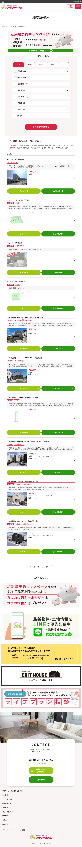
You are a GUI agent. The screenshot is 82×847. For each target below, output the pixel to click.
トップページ (13, 26)
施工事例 (5, 807)
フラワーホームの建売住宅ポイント (13, 791)
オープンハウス (7, 799)
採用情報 (70, 7)
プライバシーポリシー (8, 830)
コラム (4, 820)
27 (47, 567)
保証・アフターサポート (10, 812)
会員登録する (59, 234)
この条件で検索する (41, 127)
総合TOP (4, 26)
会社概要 (23, 830)
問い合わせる (24, 191)
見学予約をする (58, 191)
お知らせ (5, 824)
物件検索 (5, 795)
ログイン (67, 1)
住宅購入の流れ (7, 803)
